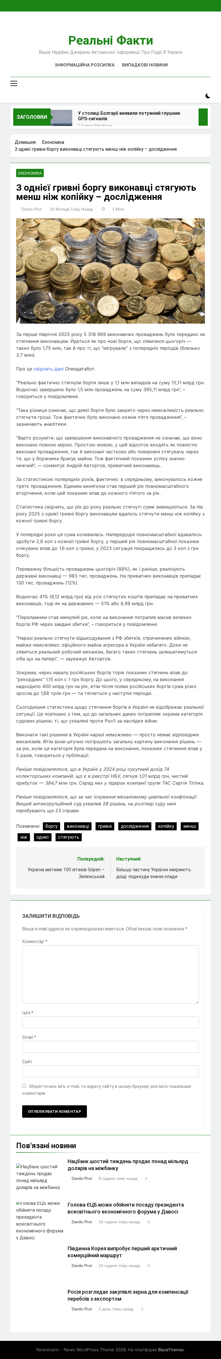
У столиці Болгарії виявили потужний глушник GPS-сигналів (129, 115)
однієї (43, 837)
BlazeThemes (171, 1349)
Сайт (27, 1061)
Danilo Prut (31, 209)
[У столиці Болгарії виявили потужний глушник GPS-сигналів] (61, 120)
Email (29, 1037)
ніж (23, 837)
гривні (105, 826)
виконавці (78, 826)
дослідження (135, 826)
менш (189, 826)
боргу (51, 826)
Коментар (34, 941)
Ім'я (27, 1013)
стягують (68, 837)
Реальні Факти (110, 40)
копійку (166, 826)
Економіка (30, 173)
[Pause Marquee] (203, 117)
